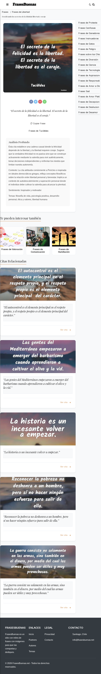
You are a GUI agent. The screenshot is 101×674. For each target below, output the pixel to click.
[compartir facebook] (31, 102)
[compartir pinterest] (40, 102)
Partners (33, 640)
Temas (32, 651)
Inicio (31, 634)
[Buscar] (93, 4)
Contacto (49, 640)
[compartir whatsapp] (45, 102)
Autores (32, 645)
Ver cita (64, 330)
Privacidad (50, 634)
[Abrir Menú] (7, 4)
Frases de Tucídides (38, 130)
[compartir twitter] (36, 102)
